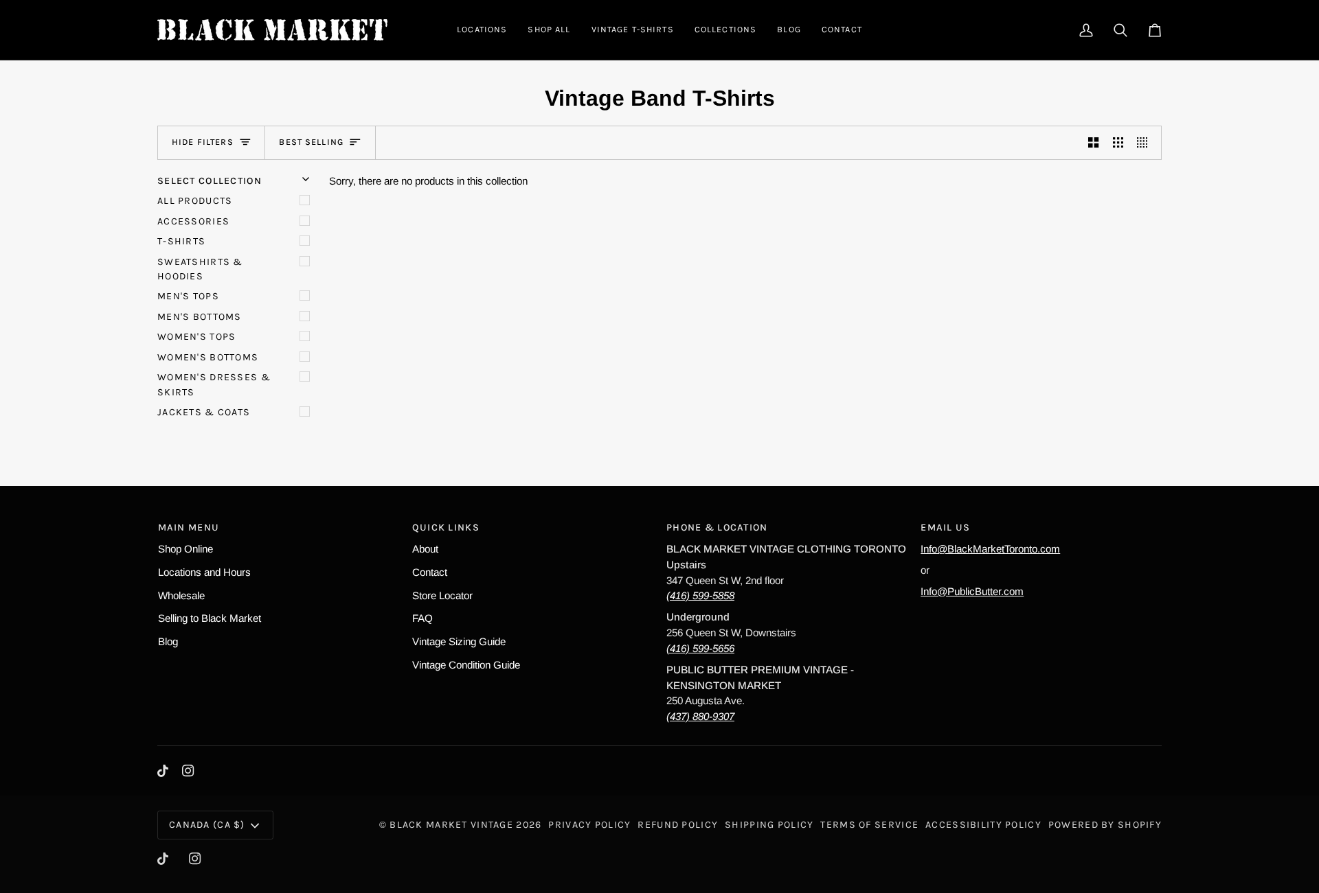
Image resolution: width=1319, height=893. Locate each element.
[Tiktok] (162, 771)
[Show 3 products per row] (1118, 142)
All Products (194, 201)
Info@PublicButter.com (972, 591)
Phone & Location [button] (717, 527)
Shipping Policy (769, 825)
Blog (168, 641)
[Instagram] (188, 771)
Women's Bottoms (207, 357)
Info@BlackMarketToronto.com (990, 549)
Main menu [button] (189, 527)
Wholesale (181, 595)
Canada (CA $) (207, 825)
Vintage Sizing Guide (459, 641)
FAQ (422, 618)
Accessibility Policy (983, 825)
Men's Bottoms (199, 317)
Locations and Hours (204, 572)
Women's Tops (196, 337)
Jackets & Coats (203, 412)
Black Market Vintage (451, 825)
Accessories (193, 221)
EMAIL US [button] (945, 527)
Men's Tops (188, 296)
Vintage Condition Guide (466, 665)
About (425, 549)
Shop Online (185, 549)
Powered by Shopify (1105, 825)
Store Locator (442, 595)
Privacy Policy (589, 825)
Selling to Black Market (209, 618)
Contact (429, 572)
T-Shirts (181, 241)
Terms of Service (869, 825)
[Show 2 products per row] (1093, 142)
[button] (482, 30)
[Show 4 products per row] (1145, 142)
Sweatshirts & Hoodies (200, 269)
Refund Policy (678, 825)
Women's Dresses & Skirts (214, 384)
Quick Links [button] (446, 527)
